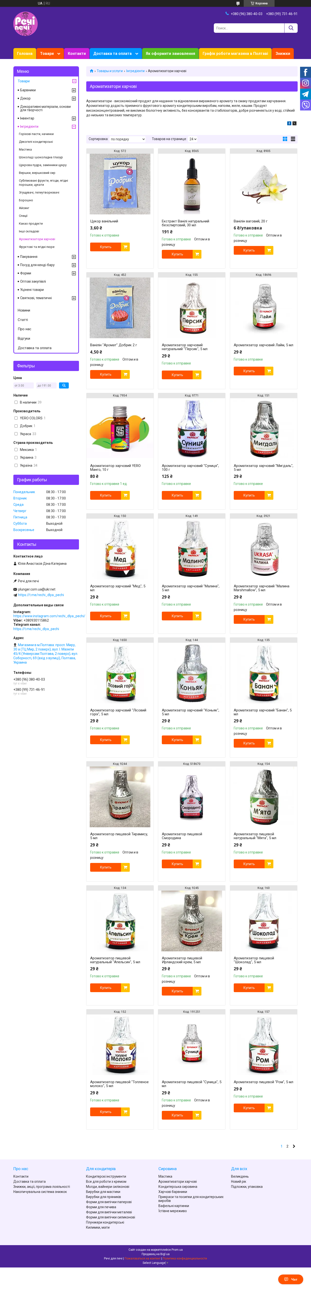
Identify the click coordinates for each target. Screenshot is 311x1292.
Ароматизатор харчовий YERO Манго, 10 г (115, 468)
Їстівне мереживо (172, 1211)
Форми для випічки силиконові (110, 1217)
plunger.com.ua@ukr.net (36, 589)
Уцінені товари (32, 290)
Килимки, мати (98, 1227)
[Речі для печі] (25, 23)
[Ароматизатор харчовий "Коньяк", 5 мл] (191, 673)
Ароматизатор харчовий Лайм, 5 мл (263, 345)
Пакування (28, 257)
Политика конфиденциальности (185, 1258)
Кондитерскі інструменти (106, 1176)
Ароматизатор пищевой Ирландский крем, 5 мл (182, 960)
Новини (24, 310)
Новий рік (238, 1181)
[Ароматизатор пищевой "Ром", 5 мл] (263, 1044)
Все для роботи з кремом (106, 1181)
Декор (25, 98)
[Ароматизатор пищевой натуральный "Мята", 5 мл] (263, 797)
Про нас (24, 329)
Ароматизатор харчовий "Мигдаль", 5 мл (263, 468)
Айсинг (24, 208)
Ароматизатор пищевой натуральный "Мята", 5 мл (255, 836)
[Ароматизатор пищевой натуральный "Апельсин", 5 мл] (120, 921)
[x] (294, 124)
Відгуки (24, 338)
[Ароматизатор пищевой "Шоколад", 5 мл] (263, 921)
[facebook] (289, 124)
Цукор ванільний (104, 221)
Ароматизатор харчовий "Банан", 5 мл (263, 712)
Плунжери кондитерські (105, 1222)
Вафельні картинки (173, 1206)
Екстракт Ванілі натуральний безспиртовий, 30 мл (185, 223)
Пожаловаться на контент (143, 1258)
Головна (25, 53)
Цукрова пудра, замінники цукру (43, 165)
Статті (23, 320)
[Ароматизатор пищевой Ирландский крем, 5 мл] (191, 921)
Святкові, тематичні (36, 298)
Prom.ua (177, 1249)
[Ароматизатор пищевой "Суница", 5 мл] (191, 1044)
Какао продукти (31, 223)
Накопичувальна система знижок (40, 1192)
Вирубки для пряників (103, 1197)
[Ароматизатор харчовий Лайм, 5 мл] (263, 308)
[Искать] (291, 28)
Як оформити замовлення (170, 53)
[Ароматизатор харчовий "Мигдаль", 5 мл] (263, 428)
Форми (25, 273)
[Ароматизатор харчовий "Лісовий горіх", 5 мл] (120, 673)
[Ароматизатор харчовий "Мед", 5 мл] (120, 549)
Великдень (240, 1176)
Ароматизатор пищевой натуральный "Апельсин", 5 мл (115, 960)
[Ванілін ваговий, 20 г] (263, 184)
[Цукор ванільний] (120, 184)
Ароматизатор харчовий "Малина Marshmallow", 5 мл (261, 588)
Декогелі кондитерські (36, 142)
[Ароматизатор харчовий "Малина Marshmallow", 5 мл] (263, 549)
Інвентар (27, 118)
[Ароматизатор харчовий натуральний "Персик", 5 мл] (191, 308)
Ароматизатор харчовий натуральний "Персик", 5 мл (184, 347)
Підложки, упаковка (247, 1187)
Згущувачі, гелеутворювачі (39, 192)
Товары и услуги (110, 71)
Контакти (77, 53)
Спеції (23, 216)
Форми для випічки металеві (109, 1212)
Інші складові (29, 231)
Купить (106, 247)
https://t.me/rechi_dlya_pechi (41, 595)
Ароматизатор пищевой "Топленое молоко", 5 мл (119, 1084)
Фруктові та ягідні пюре (36, 247)
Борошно (26, 200)
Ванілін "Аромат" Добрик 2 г (113, 345)
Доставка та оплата (112, 53)
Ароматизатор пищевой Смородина (182, 836)
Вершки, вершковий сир (37, 173)
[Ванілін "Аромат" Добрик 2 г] (120, 308)
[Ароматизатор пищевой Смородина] (191, 797)
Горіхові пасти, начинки (36, 134)
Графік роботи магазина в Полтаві (235, 53)
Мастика (25, 149)
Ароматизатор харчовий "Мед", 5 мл (117, 588)
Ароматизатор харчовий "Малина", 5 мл (190, 588)
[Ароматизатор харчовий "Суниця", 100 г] (191, 428)
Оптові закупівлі (33, 281)
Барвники (28, 90)
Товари (47, 53)
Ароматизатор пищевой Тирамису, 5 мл (119, 836)
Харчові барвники (172, 1192)
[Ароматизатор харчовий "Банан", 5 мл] (263, 673)
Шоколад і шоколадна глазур (41, 157)
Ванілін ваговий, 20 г (251, 221)
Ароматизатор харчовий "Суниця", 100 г (190, 468)
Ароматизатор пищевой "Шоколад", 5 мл (254, 960)
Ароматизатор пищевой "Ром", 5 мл (263, 1082)
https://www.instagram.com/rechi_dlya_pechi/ (49, 616)
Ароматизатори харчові (37, 239)
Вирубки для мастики (103, 1192)
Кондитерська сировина (177, 1187)
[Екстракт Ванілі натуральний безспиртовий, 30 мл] (191, 184)
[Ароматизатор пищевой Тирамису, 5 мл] (120, 797)
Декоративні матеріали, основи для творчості (45, 108)
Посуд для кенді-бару (37, 265)
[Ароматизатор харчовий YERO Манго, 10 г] (120, 428)
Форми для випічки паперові (109, 1202)
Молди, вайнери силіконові (107, 1187)
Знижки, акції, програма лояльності (41, 1187)
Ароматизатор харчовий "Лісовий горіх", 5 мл (118, 712)
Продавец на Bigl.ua (156, 1254)
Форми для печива (101, 1207)
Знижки (283, 53)
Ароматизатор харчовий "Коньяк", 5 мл (190, 712)
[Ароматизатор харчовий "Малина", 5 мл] (191, 549)
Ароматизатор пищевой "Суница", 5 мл (191, 1084)
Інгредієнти (135, 71)
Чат (294, 1279)
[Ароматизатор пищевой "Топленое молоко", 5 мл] (120, 1044)
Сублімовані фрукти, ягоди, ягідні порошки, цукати (43, 182)
